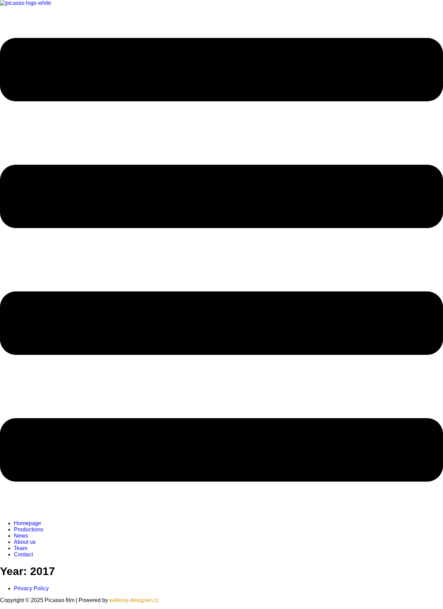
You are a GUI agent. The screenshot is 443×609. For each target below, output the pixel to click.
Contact (23, 554)
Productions (28, 529)
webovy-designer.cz (133, 600)
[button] (221, 260)
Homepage (27, 523)
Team (20, 548)
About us (25, 542)
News (21, 536)
